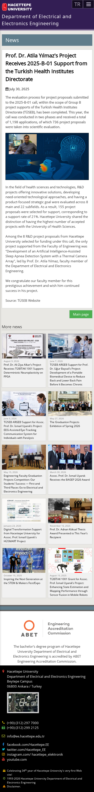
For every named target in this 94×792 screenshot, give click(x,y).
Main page (81, 314)
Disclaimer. (14, 786)
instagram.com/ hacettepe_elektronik (35, 754)
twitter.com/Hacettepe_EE (26, 749)
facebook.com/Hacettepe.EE (28, 744)
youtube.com (17, 759)
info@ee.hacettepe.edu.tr (26, 736)
